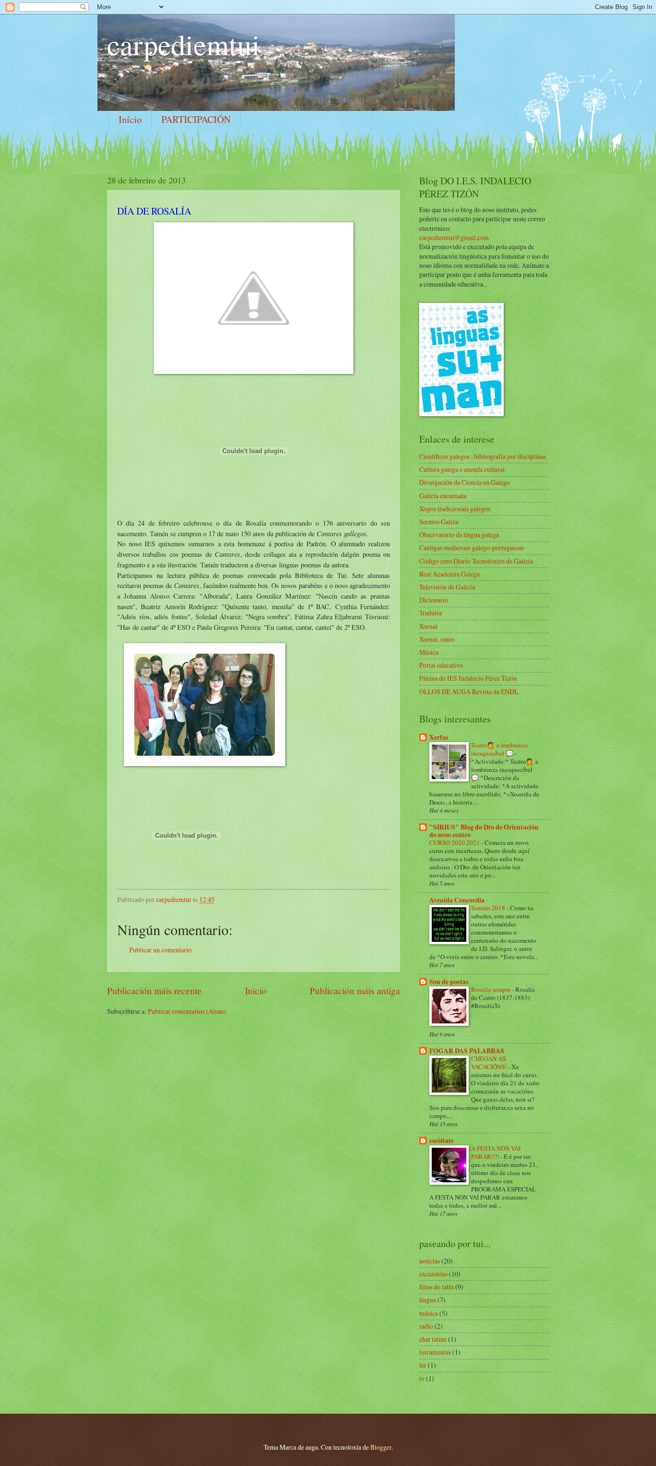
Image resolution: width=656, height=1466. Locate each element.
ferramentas (435, 1352)
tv (422, 1378)
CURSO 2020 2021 (455, 842)
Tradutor (430, 612)
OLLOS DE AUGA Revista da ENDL (468, 691)
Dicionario (433, 599)
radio (426, 1326)
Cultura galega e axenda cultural (462, 469)
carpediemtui (183, 44)
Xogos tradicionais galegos (454, 508)
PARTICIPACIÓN (196, 119)
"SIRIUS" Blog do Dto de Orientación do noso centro (483, 831)
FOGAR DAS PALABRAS (466, 1051)
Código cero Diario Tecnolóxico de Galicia (476, 560)
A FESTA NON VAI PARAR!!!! (496, 1152)
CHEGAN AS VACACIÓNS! (489, 1062)
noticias (429, 1260)
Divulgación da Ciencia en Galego (464, 482)
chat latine (433, 1339)
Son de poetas (448, 981)
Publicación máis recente (154, 991)
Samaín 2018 (489, 907)
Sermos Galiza (438, 521)
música (428, 1313)
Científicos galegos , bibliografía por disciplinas (482, 456)
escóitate (441, 1140)
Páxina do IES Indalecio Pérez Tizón (468, 678)
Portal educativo (441, 665)
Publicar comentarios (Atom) (187, 1011)
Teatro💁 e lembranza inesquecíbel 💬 (499, 749)
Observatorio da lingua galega (459, 534)
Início (130, 119)
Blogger (380, 1447)
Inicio (256, 991)
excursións (433, 1273)
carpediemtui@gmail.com (454, 237)
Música (428, 652)
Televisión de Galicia (447, 586)
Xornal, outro (437, 639)
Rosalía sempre (491, 989)
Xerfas (438, 737)
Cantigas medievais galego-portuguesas (471, 547)
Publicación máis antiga (355, 991)
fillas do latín (436, 1286)
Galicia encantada (442, 495)
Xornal (428, 626)
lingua (427, 1299)
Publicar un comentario (160, 949)
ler (422, 1365)
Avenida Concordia (457, 900)
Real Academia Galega (449, 573)
